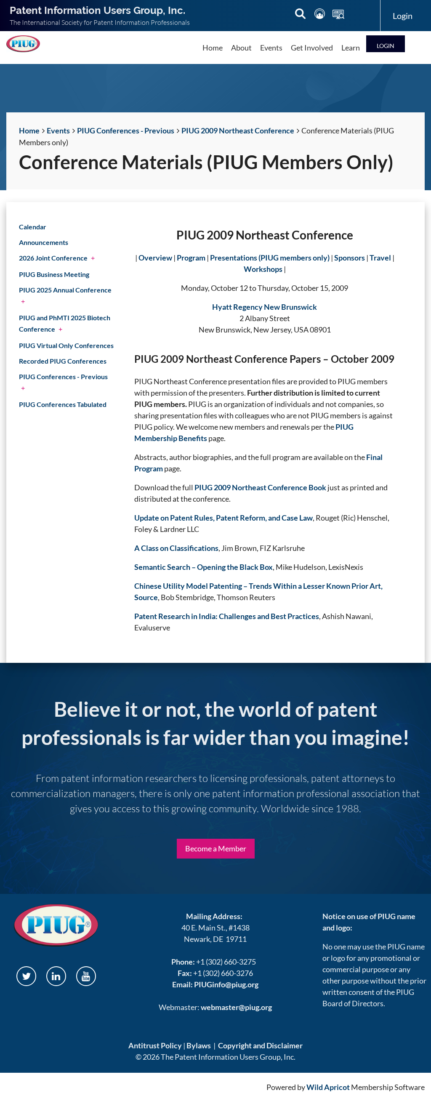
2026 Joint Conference (53, 258)
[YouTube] (86, 976)
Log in (385, 44)
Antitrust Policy (155, 1045)
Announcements (43, 242)
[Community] (320, 15)
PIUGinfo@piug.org (226, 984)
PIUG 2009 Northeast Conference (237, 130)
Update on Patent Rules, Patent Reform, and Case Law (223, 517)
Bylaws (198, 1045)
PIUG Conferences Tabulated (62, 404)
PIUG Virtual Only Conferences (66, 345)
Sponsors (349, 257)
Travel (380, 257)
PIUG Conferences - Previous (125, 130)
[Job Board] (338, 15)
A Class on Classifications (176, 548)
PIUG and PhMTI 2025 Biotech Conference (64, 323)
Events (58, 130)
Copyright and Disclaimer (260, 1045)
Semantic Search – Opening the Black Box (203, 567)
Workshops (263, 269)
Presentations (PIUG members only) (270, 257)
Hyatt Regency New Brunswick (264, 306)
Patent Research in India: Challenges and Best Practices (226, 616)
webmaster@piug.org (236, 1007)
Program (191, 257)
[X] (26, 976)
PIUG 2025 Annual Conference (65, 290)
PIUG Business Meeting (54, 274)
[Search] (301, 15)
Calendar (32, 227)
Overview (155, 257)
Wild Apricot (328, 1087)
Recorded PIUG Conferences (62, 361)
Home (29, 130)
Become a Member (215, 848)
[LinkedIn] (56, 976)
